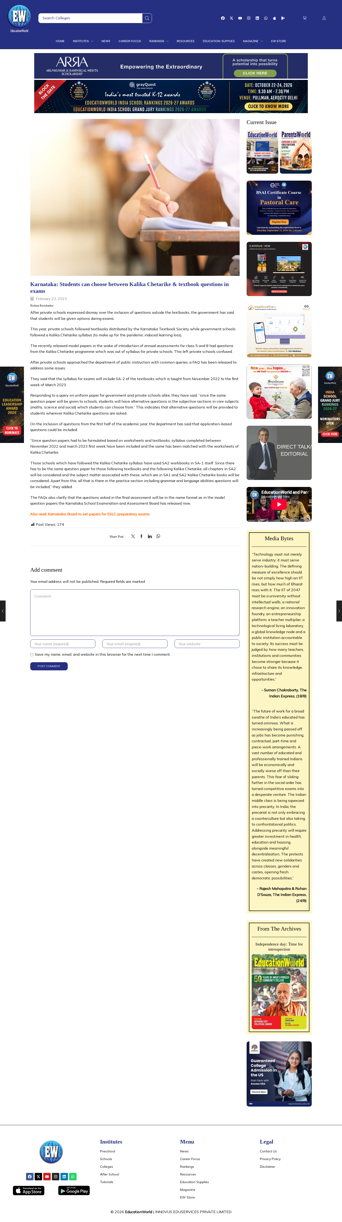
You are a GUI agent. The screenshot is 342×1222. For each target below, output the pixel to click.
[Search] (147, 18)
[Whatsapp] (266, 18)
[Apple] (274, 18)
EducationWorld (138, 1211)
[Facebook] (223, 18)
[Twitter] (134, 536)
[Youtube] (240, 18)
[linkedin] (150, 536)
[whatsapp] (157, 536)
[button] (304, 18)
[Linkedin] (257, 18)
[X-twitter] (231, 18)
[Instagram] (248, 18)
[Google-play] (283, 18)
